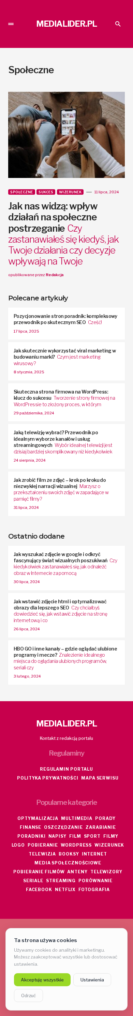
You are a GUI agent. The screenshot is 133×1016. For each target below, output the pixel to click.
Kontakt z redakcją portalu (66, 738)
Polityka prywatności (47, 778)
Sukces (46, 192)
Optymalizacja (37, 818)
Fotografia (94, 889)
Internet (94, 854)
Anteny (77, 871)
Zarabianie (101, 827)
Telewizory (106, 871)
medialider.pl (66, 24)
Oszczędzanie (63, 827)
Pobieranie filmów (38, 871)
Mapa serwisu (100, 778)
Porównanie (95, 880)
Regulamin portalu (66, 769)
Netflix (65, 889)
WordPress (76, 845)
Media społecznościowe (67, 862)
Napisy (57, 836)
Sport (92, 836)
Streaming (61, 880)
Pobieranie (43, 845)
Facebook (39, 889)
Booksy (69, 854)
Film (75, 836)
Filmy (110, 836)
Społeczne (21, 192)
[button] (11, 24)
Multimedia (76, 818)
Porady (105, 818)
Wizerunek (70, 192)
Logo (18, 845)
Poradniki (31, 836)
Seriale (33, 880)
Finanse (30, 827)
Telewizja (42, 854)
